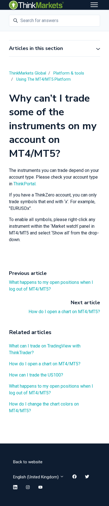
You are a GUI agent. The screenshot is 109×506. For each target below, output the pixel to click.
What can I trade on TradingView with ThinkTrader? (44, 349)
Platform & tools (68, 73)
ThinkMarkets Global (27, 73)
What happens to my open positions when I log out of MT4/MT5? (51, 389)
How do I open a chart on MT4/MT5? (64, 311)
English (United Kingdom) (36, 476)
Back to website (27, 461)
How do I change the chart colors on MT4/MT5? (44, 407)
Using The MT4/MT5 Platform (43, 79)
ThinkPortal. (24, 183)
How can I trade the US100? (36, 375)
